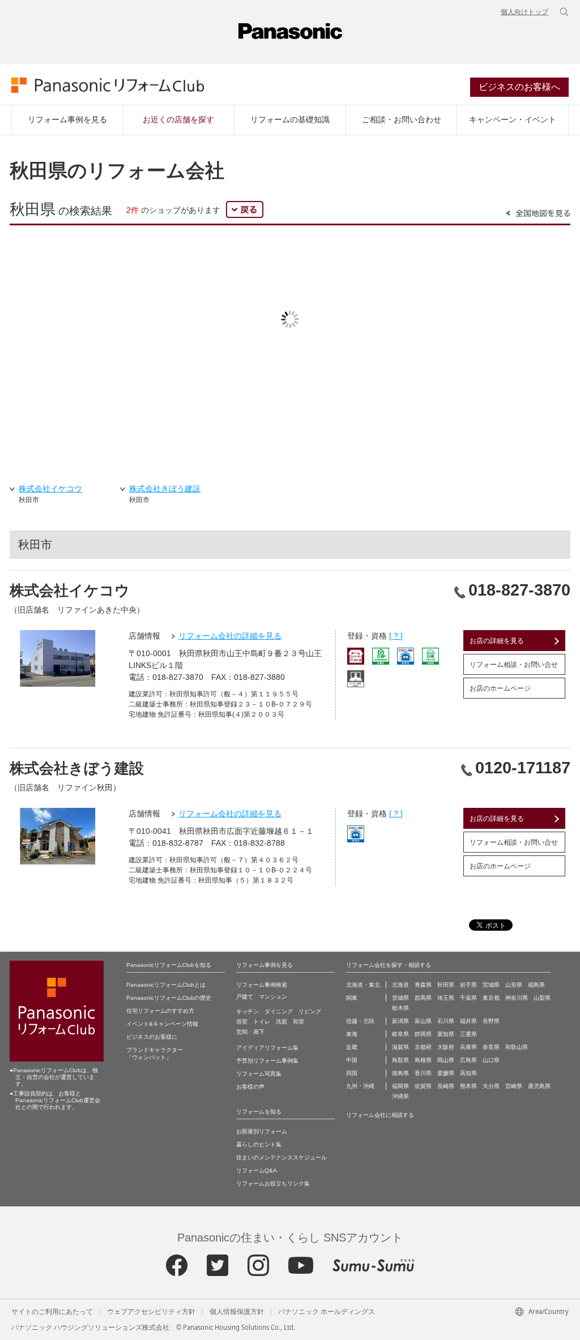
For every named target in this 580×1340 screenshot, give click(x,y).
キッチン (247, 1011)
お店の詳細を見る (497, 641)
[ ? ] (396, 635)
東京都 (491, 998)
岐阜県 (400, 1034)
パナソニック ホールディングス (326, 1312)
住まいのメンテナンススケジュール (281, 1157)
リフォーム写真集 (259, 1074)
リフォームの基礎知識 (290, 119)
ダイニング (279, 1011)
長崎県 (445, 1086)
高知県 (468, 1073)
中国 (351, 1060)
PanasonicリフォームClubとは (166, 985)
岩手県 (468, 985)
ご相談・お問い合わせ (401, 119)
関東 (351, 998)
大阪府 (445, 1047)
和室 (298, 1021)
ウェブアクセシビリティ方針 (151, 1312)
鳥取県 (400, 1060)
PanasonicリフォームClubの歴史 (168, 998)
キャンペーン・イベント (512, 119)
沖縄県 (400, 1096)
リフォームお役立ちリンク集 (273, 1183)
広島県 (468, 1060)
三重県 (468, 1034)
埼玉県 (445, 998)
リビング (309, 1011)
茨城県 (400, 998)
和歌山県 (516, 1047)
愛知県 (445, 1034)
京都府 (423, 1047)
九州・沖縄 (360, 1086)
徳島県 (400, 1073)
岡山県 (445, 1060)
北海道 (400, 985)
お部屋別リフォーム (261, 1131)
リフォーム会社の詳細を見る (230, 635)
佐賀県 (423, 1086)
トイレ (261, 1021)
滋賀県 (400, 1047)
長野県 (491, 1021)
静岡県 (423, 1034)
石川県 (445, 1021)
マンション (273, 997)
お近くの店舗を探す (178, 119)
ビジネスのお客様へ (519, 87)
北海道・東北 (363, 985)
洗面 (281, 1021)
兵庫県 (468, 1047)
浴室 (242, 1021)
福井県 (468, 1021)
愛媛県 (445, 1073)
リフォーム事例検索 (261, 985)
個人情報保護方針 (237, 1312)
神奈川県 (516, 998)
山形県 (513, 985)
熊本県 (468, 1086)
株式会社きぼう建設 (77, 768)
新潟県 (400, 1021)
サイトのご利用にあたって (52, 1312)
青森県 (423, 985)
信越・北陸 (360, 1021)
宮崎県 (513, 1086)
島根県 (423, 1060)
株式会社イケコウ (70, 590)
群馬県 (423, 998)
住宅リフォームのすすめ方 (160, 1011)
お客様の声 (250, 1087)
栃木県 (400, 1008)
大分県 (491, 1086)
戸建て (244, 997)
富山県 (423, 1021)
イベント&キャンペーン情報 (162, 1024)
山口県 (491, 1060)
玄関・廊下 (250, 1032)
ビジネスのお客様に (151, 1037)
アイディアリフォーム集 (267, 1047)
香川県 (423, 1073)
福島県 (536, 985)
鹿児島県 (539, 1086)
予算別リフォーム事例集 (267, 1061)
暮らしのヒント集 (259, 1144)
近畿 (351, 1047)
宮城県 (491, 985)
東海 (351, 1034)
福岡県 (400, 1086)
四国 (351, 1073)
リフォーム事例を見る (67, 119)
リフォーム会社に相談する (380, 1115)
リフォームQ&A (256, 1170)
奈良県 (491, 1047)
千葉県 (468, 998)
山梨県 (542, 998)
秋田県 (445, 985)
